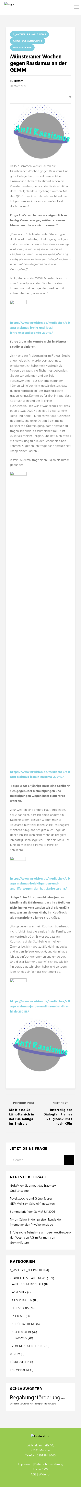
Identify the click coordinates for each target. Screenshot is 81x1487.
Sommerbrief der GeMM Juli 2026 (32, 1212)
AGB (34, 1474)
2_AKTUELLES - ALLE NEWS (29, 34)
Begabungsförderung (35, 1397)
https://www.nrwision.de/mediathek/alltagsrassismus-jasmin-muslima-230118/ (40, 775)
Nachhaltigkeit (36, 1404)
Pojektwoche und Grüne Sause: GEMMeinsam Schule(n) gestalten (32, 1201)
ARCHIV (15, 1354)
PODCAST (18, 1316)
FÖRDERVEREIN (19, 1362)
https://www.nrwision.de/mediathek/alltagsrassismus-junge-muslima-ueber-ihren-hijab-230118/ (40, 1006)
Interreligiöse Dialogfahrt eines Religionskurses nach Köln (57, 1117)
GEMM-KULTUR (22, 48)
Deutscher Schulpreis (19, 1404)
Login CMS (40, 1469)
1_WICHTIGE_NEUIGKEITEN (27, 1270)
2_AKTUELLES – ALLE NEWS (28, 1278)
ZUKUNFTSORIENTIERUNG (28, 1346)
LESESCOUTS (20, 1308)
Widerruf (44, 1474)
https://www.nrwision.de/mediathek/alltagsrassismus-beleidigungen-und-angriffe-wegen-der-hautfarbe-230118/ (40, 883)
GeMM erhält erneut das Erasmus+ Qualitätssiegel (33, 1188)
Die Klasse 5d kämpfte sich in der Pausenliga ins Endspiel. (21, 1117)
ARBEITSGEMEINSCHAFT (27, 41)
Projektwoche (50, 1404)
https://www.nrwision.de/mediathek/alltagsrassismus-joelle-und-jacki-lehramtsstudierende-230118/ (40, 327)
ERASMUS (20, 1338)
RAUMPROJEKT (19, 1370)
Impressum (25, 1464)
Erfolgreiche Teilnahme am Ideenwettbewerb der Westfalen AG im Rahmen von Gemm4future (40, 1237)
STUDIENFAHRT (21, 1332)
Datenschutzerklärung (48, 1464)
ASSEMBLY (19, 1292)
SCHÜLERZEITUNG (23, 1324)
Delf (63, 1399)
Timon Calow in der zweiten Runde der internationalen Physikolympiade (36, 1222)
